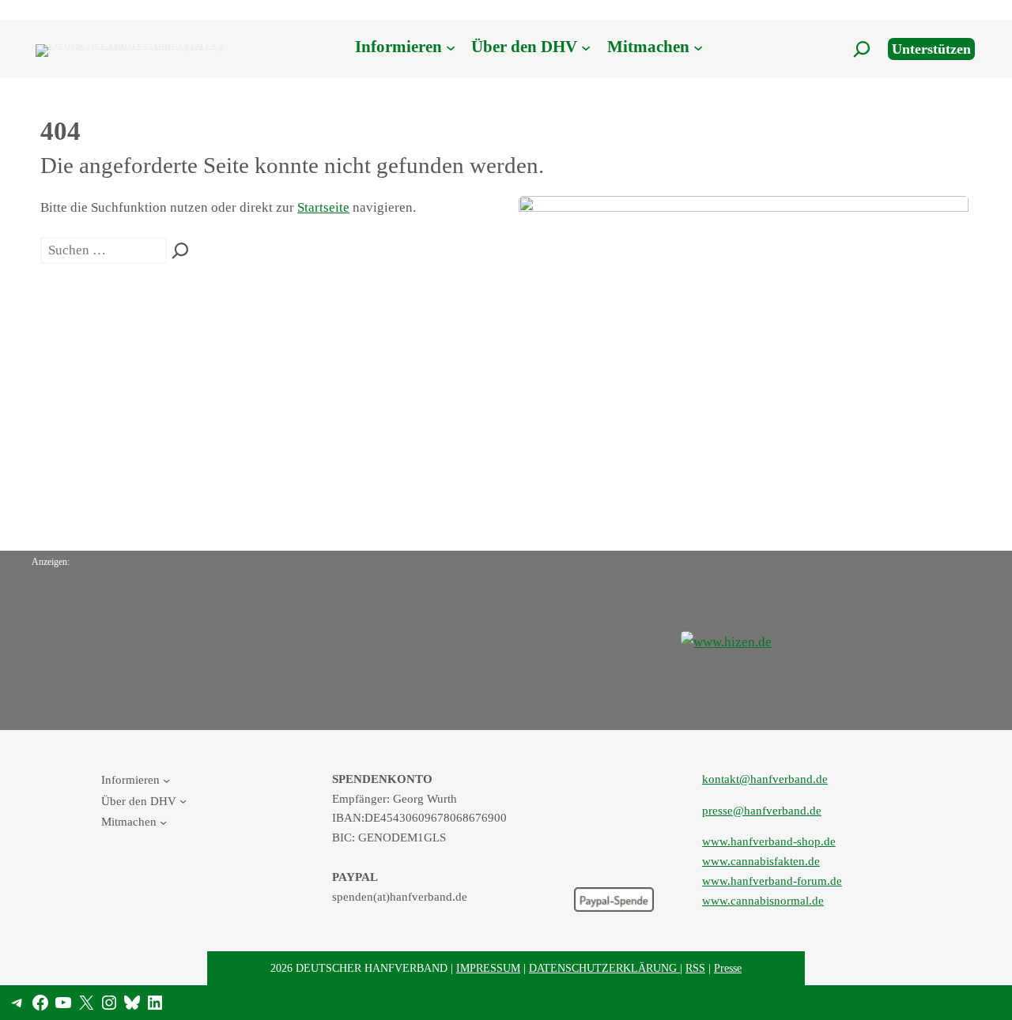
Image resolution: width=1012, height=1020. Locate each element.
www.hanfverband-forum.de (772, 880)
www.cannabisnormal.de (763, 900)
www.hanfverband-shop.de (769, 841)
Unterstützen (931, 49)
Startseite (323, 207)
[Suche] (180, 250)
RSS (695, 968)
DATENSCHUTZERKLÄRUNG (604, 968)
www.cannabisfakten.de (761, 861)
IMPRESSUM (488, 968)
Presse (728, 968)
